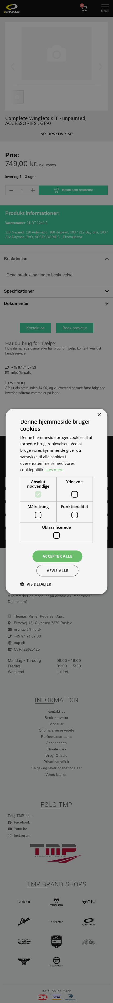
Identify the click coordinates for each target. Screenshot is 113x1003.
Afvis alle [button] (57, 570)
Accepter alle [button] (57, 556)
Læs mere (54, 469)
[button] (35, 584)
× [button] (99, 415)
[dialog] (56, 501)
